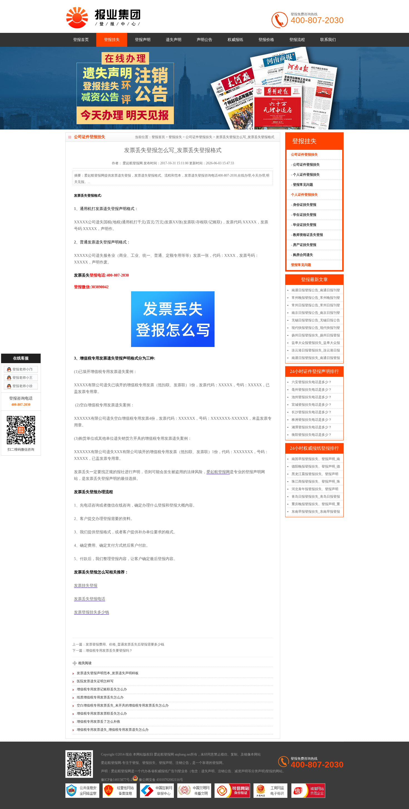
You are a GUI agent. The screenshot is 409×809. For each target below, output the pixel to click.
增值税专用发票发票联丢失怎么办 (102, 713)
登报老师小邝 (23, 369)
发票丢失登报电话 (89, 599)
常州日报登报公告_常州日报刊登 (316, 305)
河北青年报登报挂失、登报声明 (315, 489)
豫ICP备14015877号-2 (116, 780)
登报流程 (297, 40)
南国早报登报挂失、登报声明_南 (316, 459)
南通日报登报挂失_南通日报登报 (316, 358)
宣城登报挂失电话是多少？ (312, 405)
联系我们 (328, 40)
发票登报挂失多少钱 (91, 612)
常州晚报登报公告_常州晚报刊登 (316, 298)
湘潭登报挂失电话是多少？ (312, 427)
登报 (135, 763)
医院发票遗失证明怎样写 (95, 681)
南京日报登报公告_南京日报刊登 (316, 313)
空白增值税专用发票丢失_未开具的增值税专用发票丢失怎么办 (123, 705)
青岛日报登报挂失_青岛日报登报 (316, 496)
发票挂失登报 (85, 585)
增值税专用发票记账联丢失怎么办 (102, 689)
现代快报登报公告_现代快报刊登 (316, 328)
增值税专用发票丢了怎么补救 (98, 722)
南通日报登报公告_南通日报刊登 (316, 290)
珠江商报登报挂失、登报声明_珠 (316, 481)
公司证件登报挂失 (199, 137)
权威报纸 (235, 40)
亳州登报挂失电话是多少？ (312, 390)
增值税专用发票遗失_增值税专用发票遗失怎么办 (113, 730)
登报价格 (266, 40)
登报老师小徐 (23, 386)
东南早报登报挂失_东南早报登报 (316, 512)
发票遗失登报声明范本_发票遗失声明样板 (108, 673)
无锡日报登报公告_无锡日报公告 (316, 320)
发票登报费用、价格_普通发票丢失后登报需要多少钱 (125, 644)
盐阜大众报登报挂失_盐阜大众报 (316, 343)
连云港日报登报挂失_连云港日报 (316, 350)
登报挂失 (112, 40)
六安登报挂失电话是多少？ (312, 382)
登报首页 (81, 40)
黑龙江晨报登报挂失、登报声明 (315, 474)
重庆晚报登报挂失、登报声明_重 (316, 504)
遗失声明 (173, 40)
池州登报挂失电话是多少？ (312, 397)
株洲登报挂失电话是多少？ (312, 420)
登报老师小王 (23, 378)
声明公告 (204, 40)
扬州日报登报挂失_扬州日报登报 (316, 335)
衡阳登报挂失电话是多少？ (312, 435)
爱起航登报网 (218, 472)
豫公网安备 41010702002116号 (160, 780)
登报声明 (143, 40)
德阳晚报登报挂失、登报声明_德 (316, 466)
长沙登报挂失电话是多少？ (312, 412)
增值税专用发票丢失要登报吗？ (109, 650)
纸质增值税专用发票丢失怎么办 (100, 697)
